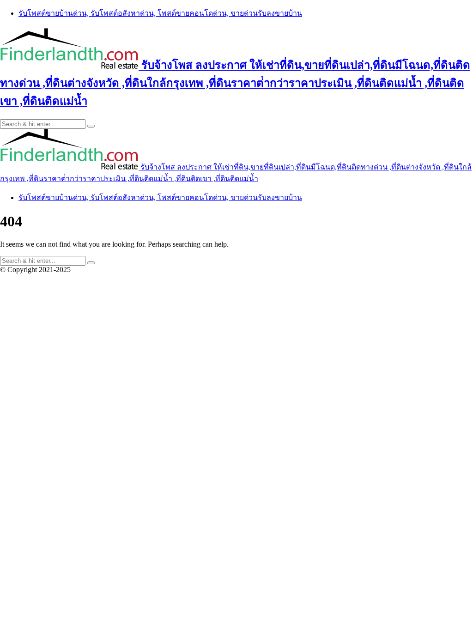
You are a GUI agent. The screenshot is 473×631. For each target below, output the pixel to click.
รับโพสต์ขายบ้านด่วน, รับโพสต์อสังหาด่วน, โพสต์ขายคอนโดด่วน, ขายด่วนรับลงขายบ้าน (160, 13)
